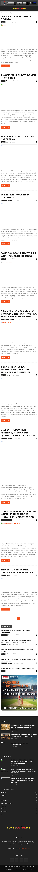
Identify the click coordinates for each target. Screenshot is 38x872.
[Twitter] (16, 860)
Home (2, 13)
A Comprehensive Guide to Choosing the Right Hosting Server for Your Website (19, 313)
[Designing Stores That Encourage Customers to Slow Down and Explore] (5, 727)
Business (3, 375)
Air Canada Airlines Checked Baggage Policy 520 (17, 669)
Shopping (4, 811)
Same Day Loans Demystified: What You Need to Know (19, 254)
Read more (5, 66)
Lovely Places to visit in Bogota (16, 18)
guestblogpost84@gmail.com (22, 848)
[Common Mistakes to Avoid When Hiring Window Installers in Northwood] (19, 532)
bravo (7, 142)
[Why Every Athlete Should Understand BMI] (5, 745)
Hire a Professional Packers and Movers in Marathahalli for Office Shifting (23, 780)
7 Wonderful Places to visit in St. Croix (18, 77)
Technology (4, 319)
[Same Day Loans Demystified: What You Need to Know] (19, 273)
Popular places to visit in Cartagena (17, 138)
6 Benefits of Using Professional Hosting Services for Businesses (15, 369)
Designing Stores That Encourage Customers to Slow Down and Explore (23, 727)
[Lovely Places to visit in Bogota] (19, 35)
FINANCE (3, 258)
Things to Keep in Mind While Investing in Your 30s (18, 571)
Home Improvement (6, 520)
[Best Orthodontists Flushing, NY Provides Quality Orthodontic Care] (19, 462)
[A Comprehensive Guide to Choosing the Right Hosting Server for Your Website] (19, 331)
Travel (3, 22)
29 (22, 618)
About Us (12, 866)
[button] (35, 8)
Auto (2, 814)
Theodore (8, 22)
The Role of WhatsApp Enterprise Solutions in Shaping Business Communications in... (22, 762)
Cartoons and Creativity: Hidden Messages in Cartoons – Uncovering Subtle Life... (23, 771)
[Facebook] (12, 860)
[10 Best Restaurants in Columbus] (19, 215)
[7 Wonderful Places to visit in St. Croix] (19, 95)
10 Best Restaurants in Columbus (15, 196)
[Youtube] (26, 860)
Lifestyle (3, 200)
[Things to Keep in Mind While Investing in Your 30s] (19, 584)
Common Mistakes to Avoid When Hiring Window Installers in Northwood (18, 514)
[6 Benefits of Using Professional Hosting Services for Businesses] (19, 390)
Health (3, 808)
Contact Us (30, 866)
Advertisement (20, 866)
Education (4, 635)
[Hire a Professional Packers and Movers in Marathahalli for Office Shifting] (5, 780)
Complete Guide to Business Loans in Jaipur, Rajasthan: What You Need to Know (16, 641)
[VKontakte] (21, 860)
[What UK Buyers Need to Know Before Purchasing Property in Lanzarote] (5, 737)
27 (14, 618)
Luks (8, 258)
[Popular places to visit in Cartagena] (19, 157)
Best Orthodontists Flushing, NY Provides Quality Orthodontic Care (18, 432)
